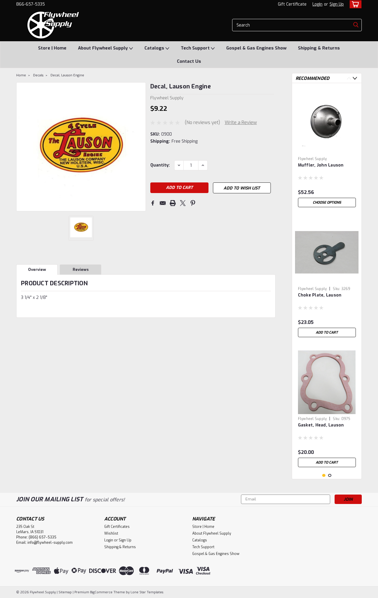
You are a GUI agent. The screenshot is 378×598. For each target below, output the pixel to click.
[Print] (173, 203)
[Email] (163, 203)
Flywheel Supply (312, 158)
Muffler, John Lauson (321, 165)
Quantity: (160, 165)
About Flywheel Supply (103, 48)
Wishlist (111, 533)
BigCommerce (101, 592)
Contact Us (189, 61)
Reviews (81, 269)
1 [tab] (323, 475)
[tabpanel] (327, 149)
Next (141, 146)
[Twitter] (183, 203)
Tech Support (196, 48)
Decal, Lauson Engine (67, 75)
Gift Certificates (117, 526)
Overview (37, 269)
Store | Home (52, 48)
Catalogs (154, 48)
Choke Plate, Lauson (320, 295)
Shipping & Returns (319, 48)
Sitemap (65, 592)
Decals (38, 75)
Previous (21, 146)
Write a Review (241, 122)
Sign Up (337, 4)
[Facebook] (153, 203)
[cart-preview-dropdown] (354, 4)
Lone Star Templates (147, 592)
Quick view (327, 149)
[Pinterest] (193, 203)
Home (21, 75)
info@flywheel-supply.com (50, 542)
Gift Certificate (292, 4)
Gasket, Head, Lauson (321, 425)
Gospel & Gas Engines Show (256, 48)
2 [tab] (329, 475)
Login (317, 4)
